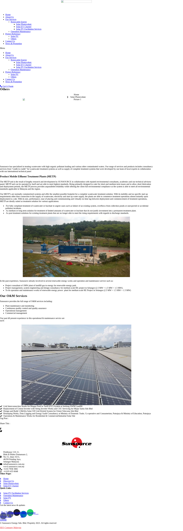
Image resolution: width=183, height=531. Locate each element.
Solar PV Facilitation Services (28, 29)
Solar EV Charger (23, 27)
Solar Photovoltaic (24, 24)
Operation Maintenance (21, 31)
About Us (9, 17)
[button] (76, 48)
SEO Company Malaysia (10, 527)
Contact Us (10, 41)
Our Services (10, 19)
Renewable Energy (19, 22)
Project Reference (12, 34)
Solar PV (14, 36)
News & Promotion (13, 43)
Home (8, 14)
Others (13, 39)
